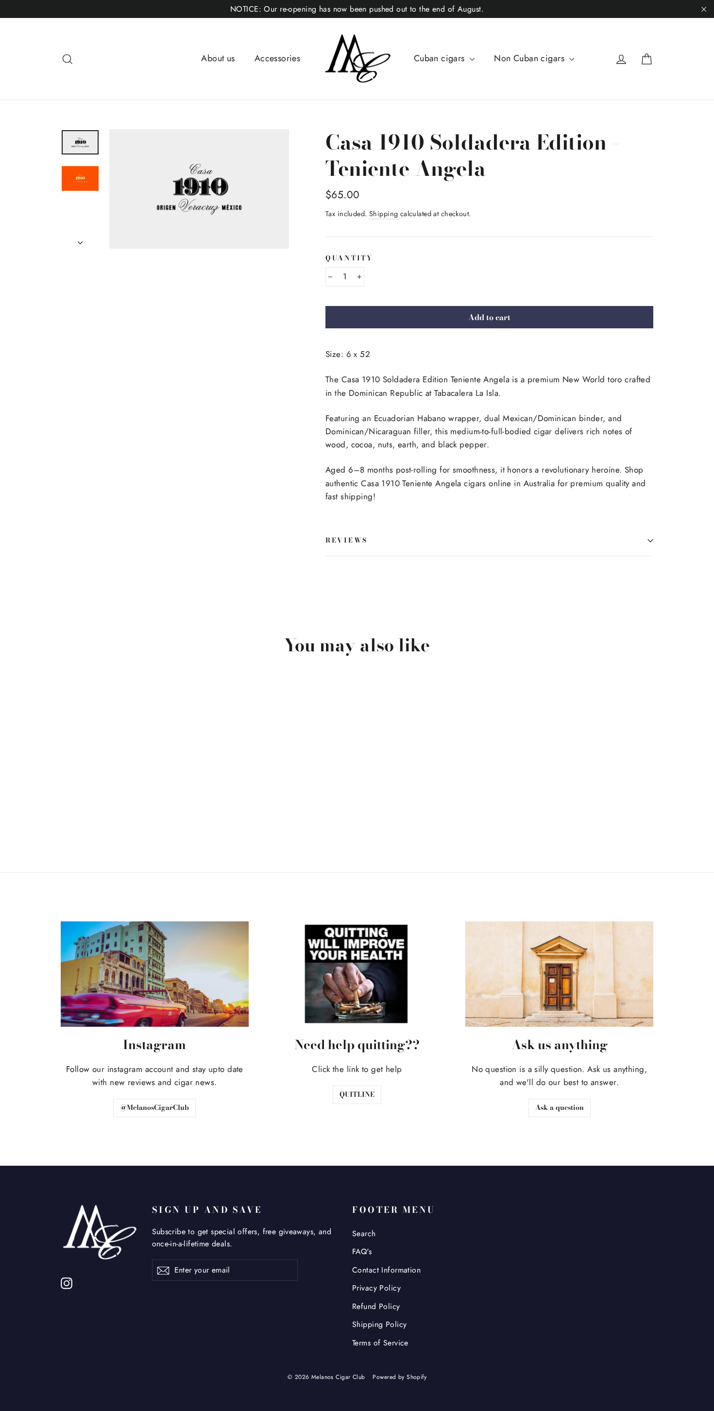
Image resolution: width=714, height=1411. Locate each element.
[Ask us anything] (559, 974)
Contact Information (386, 1269)
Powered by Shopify (399, 1377)
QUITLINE (357, 1094)
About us (218, 58)
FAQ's (362, 1251)
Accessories (278, 58)
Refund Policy (376, 1306)
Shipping (383, 214)
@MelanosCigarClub (154, 1107)
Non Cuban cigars (530, 58)
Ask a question (559, 1107)
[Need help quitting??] (357, 974)
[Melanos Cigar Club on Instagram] (66, 1282)
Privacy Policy (376, 1287)
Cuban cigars (441, 58)
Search (364, 1233)
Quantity (349, 258)
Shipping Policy (379, 1324)
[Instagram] (155, 974)
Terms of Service (380, 1342)
